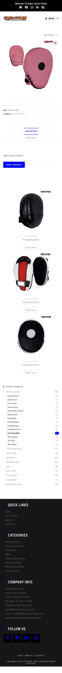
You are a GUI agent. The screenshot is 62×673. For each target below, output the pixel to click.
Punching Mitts (18, 113)
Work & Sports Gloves (15, 558)
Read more (31, 247)
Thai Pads (11, 441)
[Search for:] (57, 18)
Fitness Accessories (13, 449)
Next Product (49, 35)
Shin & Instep (12, 437)
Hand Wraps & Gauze (15, 411)
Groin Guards (12, 407)
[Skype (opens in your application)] (42, 7)
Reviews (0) (31, 137)
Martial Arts (10, 458)
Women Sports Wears (14, 484)
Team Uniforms (12, 475)
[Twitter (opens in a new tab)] (21, 7)
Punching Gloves (13, 429)
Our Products (11, 515)
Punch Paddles (13, 422)
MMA (8, 466)
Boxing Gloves (12, 396)
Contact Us (10, 524)
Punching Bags (13, 426)
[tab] (31, 131)
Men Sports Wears (13, 462)
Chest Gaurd (12, 400)
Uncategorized (11, 480)
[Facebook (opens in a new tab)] (26, 7)
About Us (9, 520)
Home (8, 511)
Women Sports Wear (14, 566)
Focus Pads (11, 403)
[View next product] (57, 35)
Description (31, 131)
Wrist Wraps (12, 444)
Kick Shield (11, 418)
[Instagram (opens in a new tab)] (32, 7)
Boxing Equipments (13, 392)
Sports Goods (11, 471)
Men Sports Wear (13, 562)
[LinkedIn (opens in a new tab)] (37, 7)
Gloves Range (11, 453)
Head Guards (12, 414)
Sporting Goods (12, 542)
